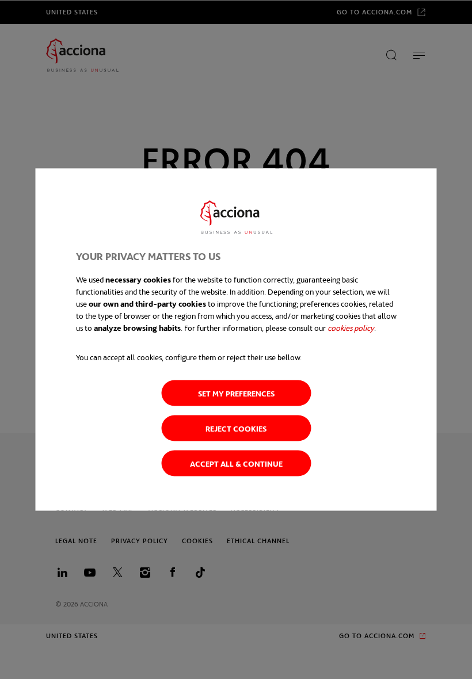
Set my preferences (236, 393)
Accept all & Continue (236, 463)
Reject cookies (236, 428)
